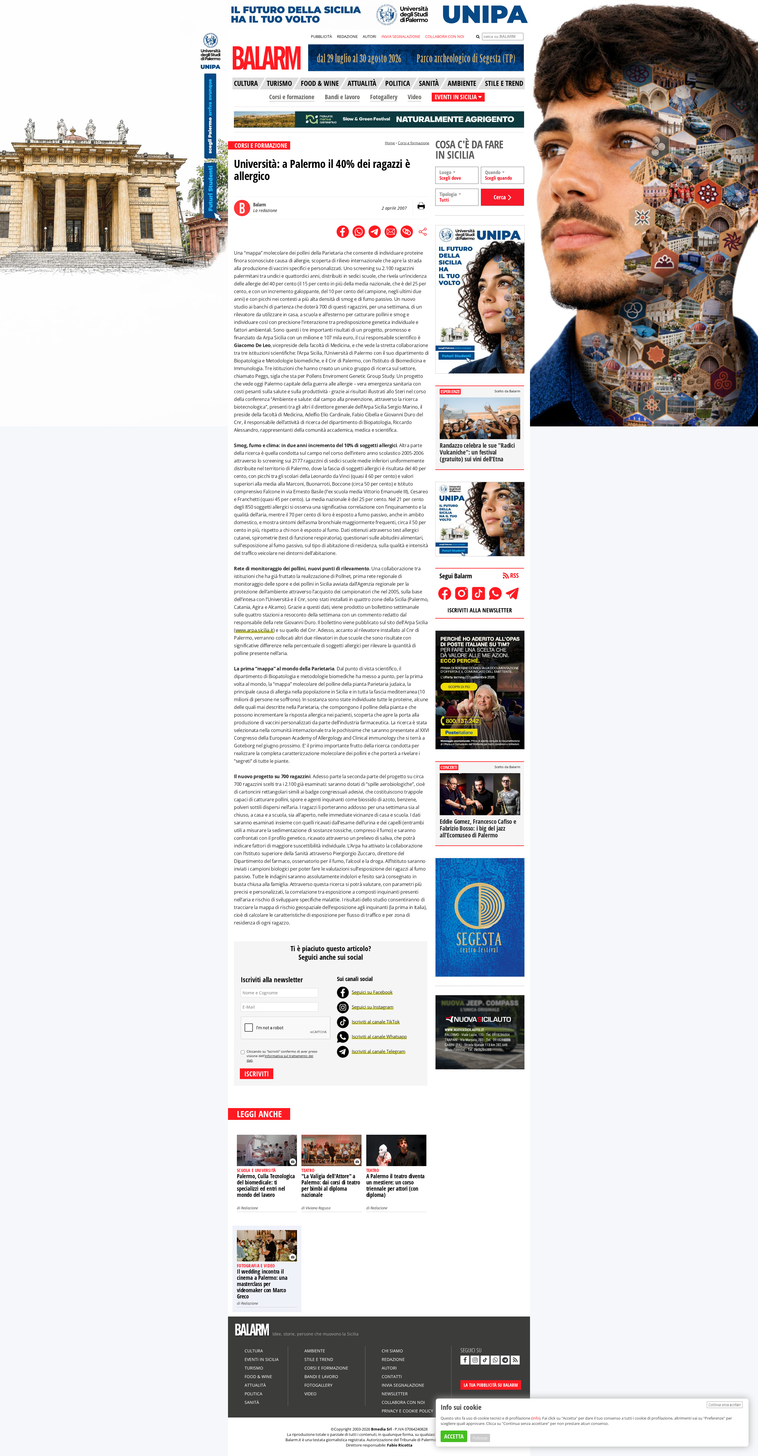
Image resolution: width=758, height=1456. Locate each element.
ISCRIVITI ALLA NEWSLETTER (479, 610)
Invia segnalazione (403, 1385)
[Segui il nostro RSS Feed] (515, 1360)
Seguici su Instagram (373, 1007)
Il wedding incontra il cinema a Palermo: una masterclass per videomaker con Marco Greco (262, 1284)
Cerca (500, 197)
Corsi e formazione (291, 97)
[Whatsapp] (343, 1036)
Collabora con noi (403, 1402)
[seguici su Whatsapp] (495, 1360)
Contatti (392, 1376)
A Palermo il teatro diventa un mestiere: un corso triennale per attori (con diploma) (395, 1185)
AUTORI (369, 36)
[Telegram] (343, 1051)
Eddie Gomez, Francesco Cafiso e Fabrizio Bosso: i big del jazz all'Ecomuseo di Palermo (478, 828)
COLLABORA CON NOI (444, 36)
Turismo (254, 1368)
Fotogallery (383, 97)
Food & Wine (258, 1376)
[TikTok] (343, 1022)
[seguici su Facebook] (464, 1360)
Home (390, 142)
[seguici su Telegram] (505, 1360)
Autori (389, 1368)
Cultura (254, 1351)
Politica (253, 1393)
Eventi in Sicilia (262, 1359)
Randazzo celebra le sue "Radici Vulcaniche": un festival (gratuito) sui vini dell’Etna (477, 452)
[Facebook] (343, 992)
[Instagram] (343, 1007)
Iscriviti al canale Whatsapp (379, 1036)
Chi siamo (392, 1351)
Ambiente (314, 1351)
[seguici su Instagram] (474, 1360)
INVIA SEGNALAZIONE (400, 36)
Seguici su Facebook (372, 992)
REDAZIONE (347, 36)
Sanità (252, 1402)
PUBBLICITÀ (321, 36)
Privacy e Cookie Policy (407, 1411)
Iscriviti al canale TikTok (376, 1022)
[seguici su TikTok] (485, 1360)
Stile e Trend (318, 1359)
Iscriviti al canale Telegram (378, 1051)
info (535, 1418)
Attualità (255, 1385)
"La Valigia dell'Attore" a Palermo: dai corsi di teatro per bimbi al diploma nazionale (330, 1185)
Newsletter (395, 1393)
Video (414, 97)
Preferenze (480, 1438)
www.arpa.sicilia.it (254, 630)
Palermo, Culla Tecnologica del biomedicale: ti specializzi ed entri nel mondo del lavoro (266, 1185)
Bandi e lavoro (342, 97)
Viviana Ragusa (318, 1208)
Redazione (249, 1208)
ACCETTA (454, 1436)
